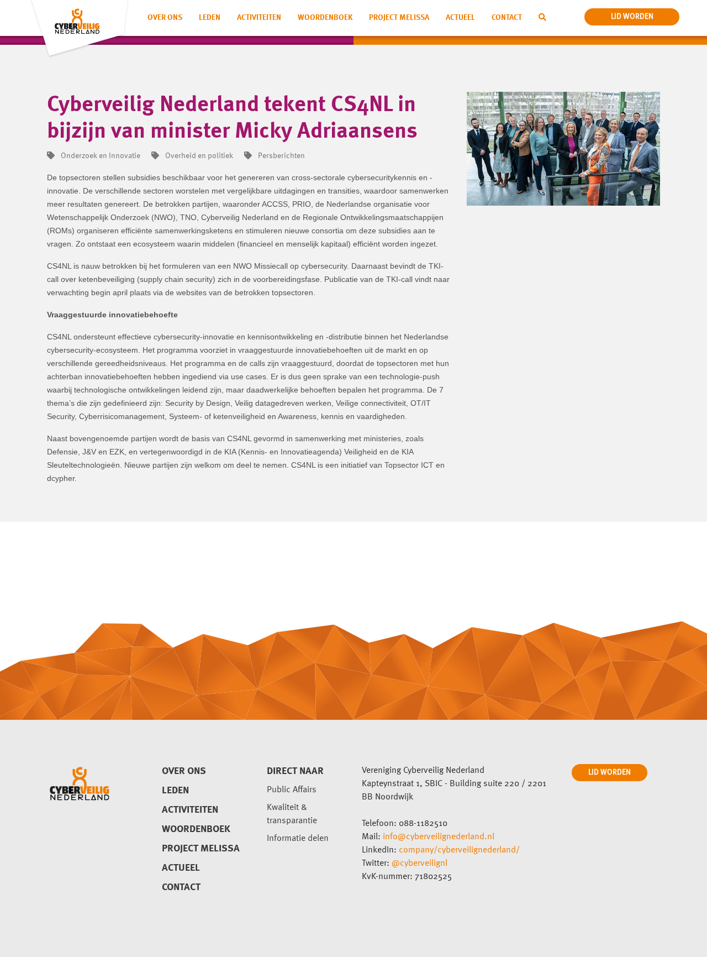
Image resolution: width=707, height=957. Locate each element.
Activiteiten (259, 18)
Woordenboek (325, 18)
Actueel (460, 18)
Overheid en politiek (198, 156)
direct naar (295, 771)
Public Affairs (291, 790)
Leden (209, 18)
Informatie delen (298, 838)
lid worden (632, 16)
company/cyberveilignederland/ (459, 850)
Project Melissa (399, 18)
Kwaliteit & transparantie (292, 814)
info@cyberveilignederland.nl (438, 837)
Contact (507, 18)
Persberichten (280, 156)
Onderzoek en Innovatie (99, 156)
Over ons (164, 18)
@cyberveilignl (419, 863)
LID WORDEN (609, 772)
